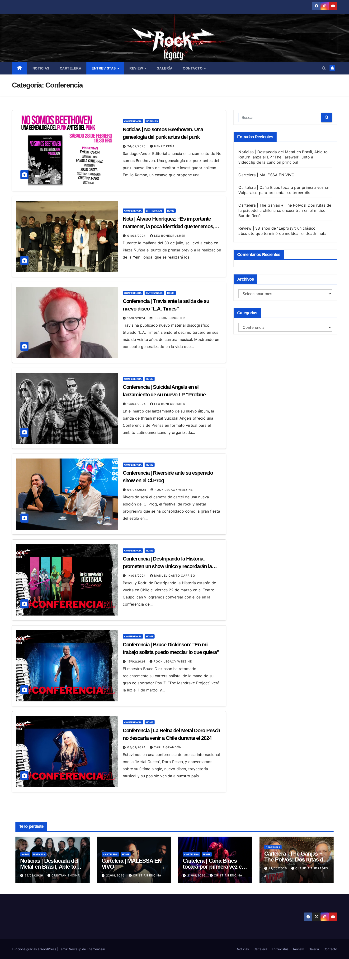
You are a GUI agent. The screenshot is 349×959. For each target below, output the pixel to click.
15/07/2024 (136, 318)
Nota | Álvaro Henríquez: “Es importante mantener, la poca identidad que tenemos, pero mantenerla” (168, 226)
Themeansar (96, 949)
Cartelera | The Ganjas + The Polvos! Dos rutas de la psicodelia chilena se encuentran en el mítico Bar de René (284, 210)
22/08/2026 (34, 875)
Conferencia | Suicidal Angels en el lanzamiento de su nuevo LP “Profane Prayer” (164, 394)
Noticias (41, 68)
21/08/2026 (197, 875)
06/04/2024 (137, 489)
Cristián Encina (66, 875)
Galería (165, 68)
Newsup (75, 949)
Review (136, 68)
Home (170, 210)
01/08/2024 (137, 235)
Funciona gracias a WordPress (34, 949)
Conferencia (132, 121)
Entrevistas (104, 68)
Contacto (193, 68)
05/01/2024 (136, 747)
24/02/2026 (137, 146)
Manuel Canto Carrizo (174, 575)
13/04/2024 (137, 404)
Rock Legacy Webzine (174, 489)
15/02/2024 (136, 661)
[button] (324, 68)
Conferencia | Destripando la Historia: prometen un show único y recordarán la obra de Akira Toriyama (167, 566)
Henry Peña (164, 146)
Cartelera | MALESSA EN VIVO (266, 174)
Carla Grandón (168, 747)
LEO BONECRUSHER (169, 235)
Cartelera (70, 68)
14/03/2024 (137, 575)
